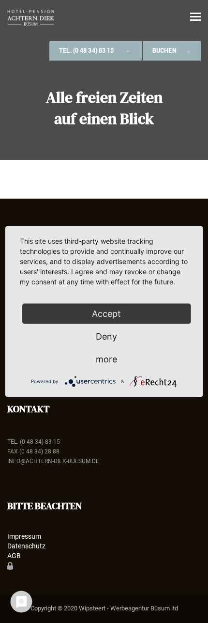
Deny (106, 336)
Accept (106, 314)
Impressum (24, 536)
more (106, 359)
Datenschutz (26, 546)
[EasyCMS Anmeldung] (10, 565)
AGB (14, 556)
